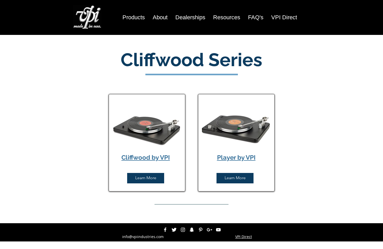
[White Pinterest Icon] (200, 230)
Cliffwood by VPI (145, 157)
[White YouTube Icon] (218, 230)
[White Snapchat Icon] (192, 230)
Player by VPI (236, 157)
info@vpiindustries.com (143, 236)
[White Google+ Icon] (209, 230)
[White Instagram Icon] (183, 230)
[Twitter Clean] (174, 230)
